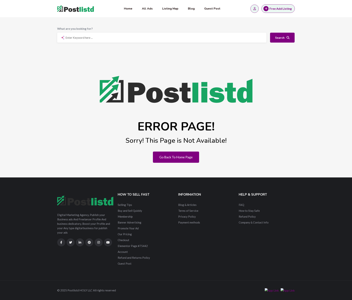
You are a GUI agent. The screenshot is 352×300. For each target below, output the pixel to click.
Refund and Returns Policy (134, 257)
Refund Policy (247, 216)
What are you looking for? (75, 28)
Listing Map (170, 9)
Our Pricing (125, 234)
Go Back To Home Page (176, 157)
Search (280, 37)
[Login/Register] (254, 9)
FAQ (241, 204)
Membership (125, 216)
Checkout (123, 240)
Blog (191, 9)
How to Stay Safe (249, 210)
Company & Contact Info (254, 222)
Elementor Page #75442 (133, 246)
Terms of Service (188, 210)
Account (123, 251)
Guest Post (212, 9)
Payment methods (189, 222)
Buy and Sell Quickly (130, 210)
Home (128, 9)
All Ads (147, 9)
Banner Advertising (129, 222)
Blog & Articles (187, 204)
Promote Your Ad (128, 228)
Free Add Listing (281, 8)
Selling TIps (125, 204)
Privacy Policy (187, 216)
